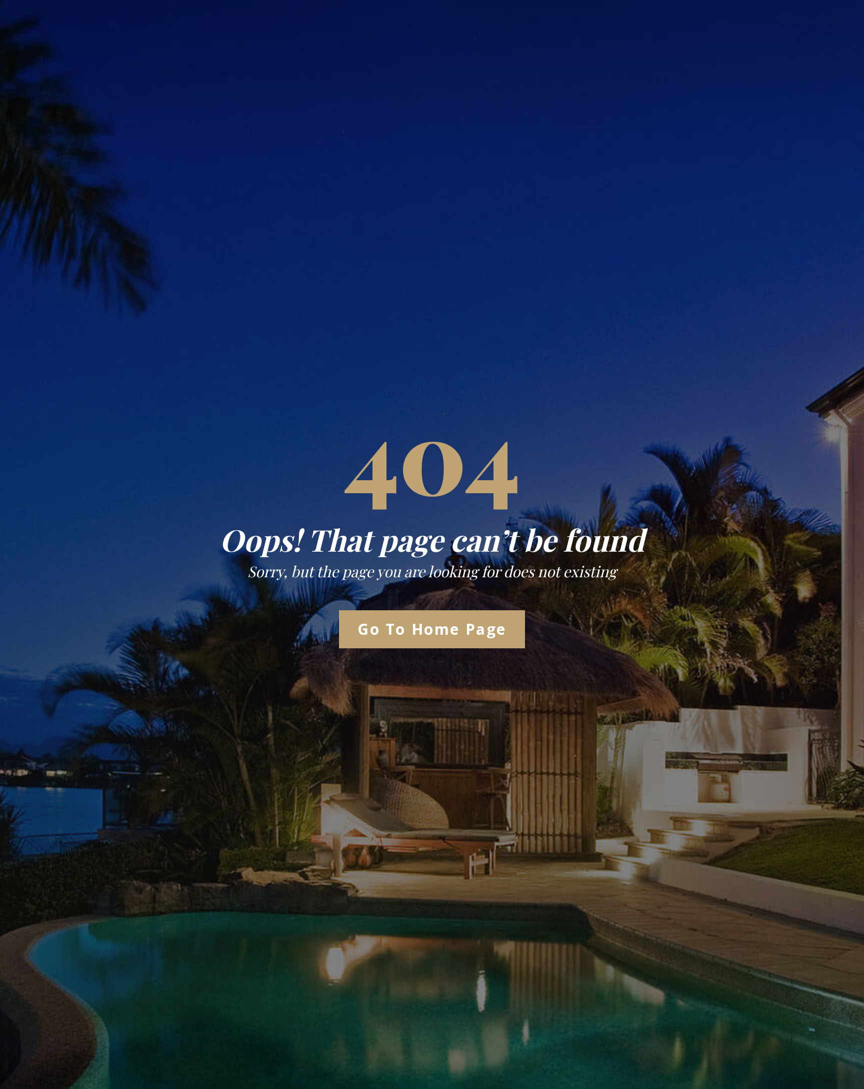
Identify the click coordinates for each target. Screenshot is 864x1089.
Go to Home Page (432, 629)
